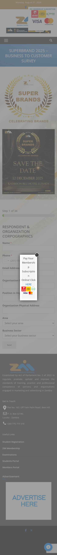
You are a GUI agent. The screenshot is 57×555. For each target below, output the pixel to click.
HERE (29, 284)
